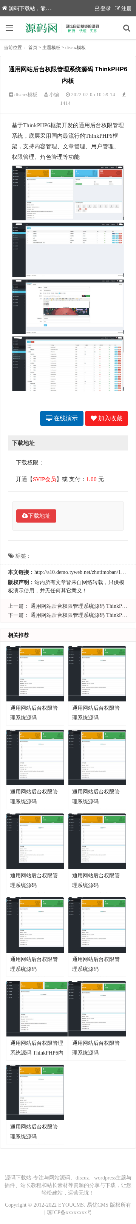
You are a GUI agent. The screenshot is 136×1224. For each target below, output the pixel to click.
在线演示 (65, 418)
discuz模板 (75, 47)
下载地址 (39, 516)
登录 (105, 8)
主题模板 (51, 47)
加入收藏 (109, 418)
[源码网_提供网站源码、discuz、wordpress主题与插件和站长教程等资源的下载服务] (68, 28)
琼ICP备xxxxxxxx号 (69, 1212)
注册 (126, 8)
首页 (32, 47)
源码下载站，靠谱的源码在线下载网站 (54, 8)
